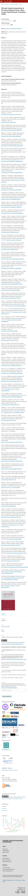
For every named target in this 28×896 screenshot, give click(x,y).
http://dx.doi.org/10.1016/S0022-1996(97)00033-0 (12, 161)
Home (2, 4)
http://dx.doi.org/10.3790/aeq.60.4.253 (9, 249)
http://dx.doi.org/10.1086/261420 (8, 506)
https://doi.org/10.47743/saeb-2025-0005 (12, 28)
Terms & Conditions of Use (8, 880)
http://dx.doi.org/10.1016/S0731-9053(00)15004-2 (12, 461)
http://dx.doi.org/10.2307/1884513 (14, 539)
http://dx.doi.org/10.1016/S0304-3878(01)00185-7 (12, 284)
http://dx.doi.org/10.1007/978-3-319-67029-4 (11, 545)
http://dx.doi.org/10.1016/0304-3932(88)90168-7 (11, 396)
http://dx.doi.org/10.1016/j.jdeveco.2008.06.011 (11, 207)
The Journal (5, 849)
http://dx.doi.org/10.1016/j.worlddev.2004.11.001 (11, 381)
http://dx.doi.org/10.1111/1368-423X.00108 (10, 487)
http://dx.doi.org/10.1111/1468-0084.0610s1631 (13, 412)
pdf (4, 614)
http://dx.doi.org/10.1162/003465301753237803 (11, 468)
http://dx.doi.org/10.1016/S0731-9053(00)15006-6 (12, 172)
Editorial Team (6, 852)
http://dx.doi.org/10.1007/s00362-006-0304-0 (11, 136)
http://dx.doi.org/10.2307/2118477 (8, 420)
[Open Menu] (1, 1)
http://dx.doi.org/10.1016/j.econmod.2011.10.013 (16, 553)
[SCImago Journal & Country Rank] (9, 770)
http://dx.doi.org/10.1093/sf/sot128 (13, 240)
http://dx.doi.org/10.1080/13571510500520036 (11, 268)
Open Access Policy (7, 860)
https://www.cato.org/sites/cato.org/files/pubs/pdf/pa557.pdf (14, 567)
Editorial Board (6, 850)
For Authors (4, 808)
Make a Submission (7, 696)
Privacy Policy (18, 880)
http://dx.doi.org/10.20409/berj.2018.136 (10, 232)
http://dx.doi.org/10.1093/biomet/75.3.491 (10, 404)
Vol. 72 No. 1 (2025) (13, 4)
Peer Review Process (7, 861)
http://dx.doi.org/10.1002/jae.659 (8, 122)
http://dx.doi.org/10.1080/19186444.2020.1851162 (12, 145)
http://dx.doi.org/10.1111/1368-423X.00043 (10, 290)
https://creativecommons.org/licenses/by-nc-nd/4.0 (16, 659)
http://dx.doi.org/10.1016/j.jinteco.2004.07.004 (11, 189)
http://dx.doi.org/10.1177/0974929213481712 (11, 199)
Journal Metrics (6, 858)
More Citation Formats (6, 690)
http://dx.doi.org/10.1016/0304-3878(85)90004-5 (11, 130)
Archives (7, 4)
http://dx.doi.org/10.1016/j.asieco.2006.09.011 (16, 305)
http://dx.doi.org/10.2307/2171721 (8, 479)
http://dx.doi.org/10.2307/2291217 (12, 560)
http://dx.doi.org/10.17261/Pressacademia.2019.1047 (12, 259)
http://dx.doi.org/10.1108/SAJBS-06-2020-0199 (11, 365)
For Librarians (4, 810)
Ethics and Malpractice (8, 870)
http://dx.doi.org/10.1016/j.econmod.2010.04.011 (12, 442)
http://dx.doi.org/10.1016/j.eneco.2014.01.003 (11, 114)
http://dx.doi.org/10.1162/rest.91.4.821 (9, 340)
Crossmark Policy (6, 867)
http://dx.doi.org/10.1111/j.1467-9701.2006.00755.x (12, 213)
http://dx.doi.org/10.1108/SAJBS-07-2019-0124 (11, 517)
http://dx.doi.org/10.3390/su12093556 (9, 331)
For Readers (4, 806)
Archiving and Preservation (8, 869)
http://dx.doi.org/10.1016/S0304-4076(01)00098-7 (12, 373)
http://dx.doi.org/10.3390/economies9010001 (11, 298)
